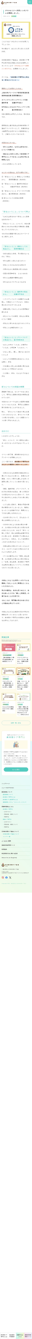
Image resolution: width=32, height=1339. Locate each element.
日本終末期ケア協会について (10, 831)
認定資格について (7, 791)
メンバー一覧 (6, 836)
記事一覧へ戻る (16, 723)
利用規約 (4, 849)
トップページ (6, 783)
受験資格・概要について (11, 814)
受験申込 (6, 816)
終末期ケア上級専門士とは (10, 799)
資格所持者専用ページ (28, 1335)
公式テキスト (8, 811)
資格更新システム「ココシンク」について (14, 802)
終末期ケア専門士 (8, 809)
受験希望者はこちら (8, 806)
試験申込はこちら (20, 1335)
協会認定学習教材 (12, 1335)
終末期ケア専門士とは (4, 1335)
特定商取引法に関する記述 (10, 853)
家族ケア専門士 (7, 819)
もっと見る (16, 769)
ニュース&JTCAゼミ (8, 787)
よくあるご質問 (6, 841)
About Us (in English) (9, 857)
